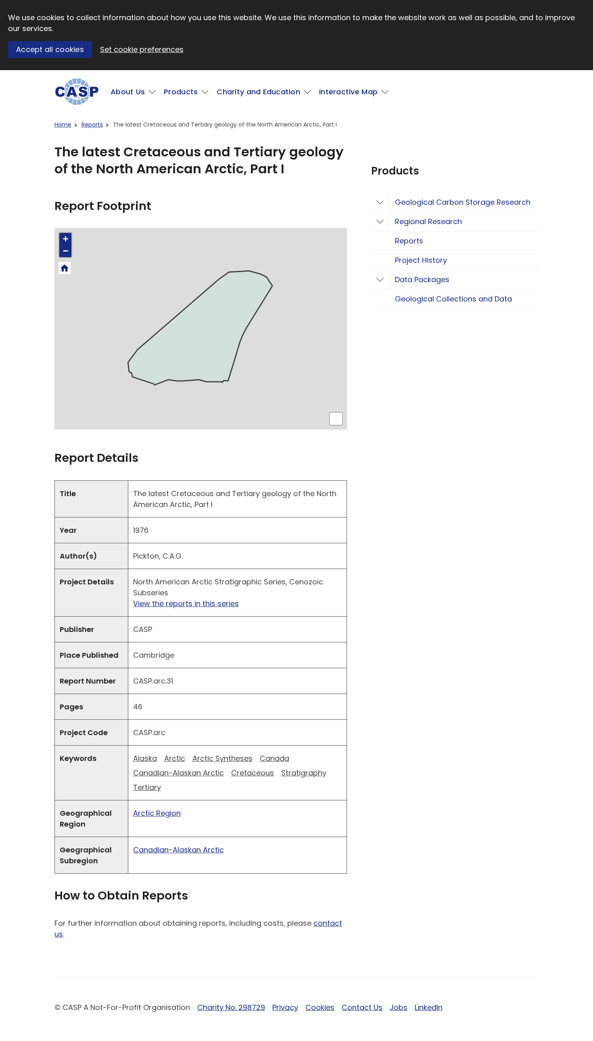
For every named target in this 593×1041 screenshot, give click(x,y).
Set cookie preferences (142, 49)
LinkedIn (429, 1007)
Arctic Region (157, 813)
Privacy (285, 1007)
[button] (65, 239)
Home (62, 125)
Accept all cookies (50, 49)
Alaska (145, 758)
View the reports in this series (186, 603)
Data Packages (422, 279)
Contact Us (362, 1007)
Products (181, 92)
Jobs (398, 1007)
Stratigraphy (303, 773)
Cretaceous (252, 773)
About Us (128, 92)
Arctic (174, 758)
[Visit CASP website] (76, 91)
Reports (92, 125)
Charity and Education (258, 92)
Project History (421, 260)
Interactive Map (348, 92)
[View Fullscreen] (336, 419)
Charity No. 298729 (231, 1007)
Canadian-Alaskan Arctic (178, 773)
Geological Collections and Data (453, 299)
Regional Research (428, 221)
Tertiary (147, 787)
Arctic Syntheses (222, 758)
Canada (274, 758)
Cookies (319, 1007)
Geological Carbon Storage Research (462, 202)
